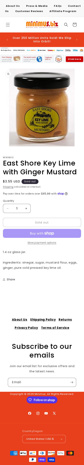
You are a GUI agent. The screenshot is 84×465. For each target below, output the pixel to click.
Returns (65, 320)
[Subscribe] (71, 382)
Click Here (74, 59)
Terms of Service (55, 328)
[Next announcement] (76, 39)
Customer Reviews (29, 11)
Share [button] (11, 279)
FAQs (58, 6)
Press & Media (37, 6)
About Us (13, 6)
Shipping (8, 186)
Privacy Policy (26, 328)
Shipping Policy (43, 320)
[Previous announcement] (7, 39)
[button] (8, 24)
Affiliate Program (62, 11)
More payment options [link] (42, 242)
